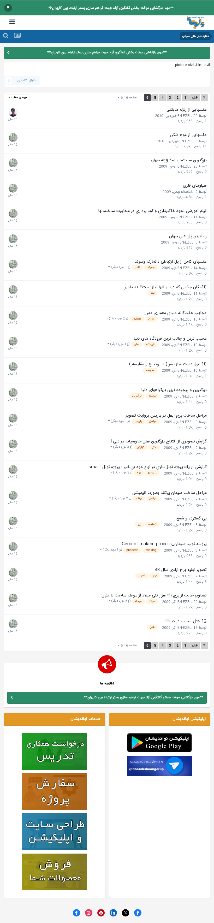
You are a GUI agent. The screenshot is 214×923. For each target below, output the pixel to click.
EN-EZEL (184, 116)
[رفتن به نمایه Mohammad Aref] (13, 112)
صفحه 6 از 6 (128, 97)
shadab (187, 192)
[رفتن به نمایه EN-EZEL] (13, 137)
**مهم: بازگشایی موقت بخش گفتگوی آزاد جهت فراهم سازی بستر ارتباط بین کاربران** (111, 8)
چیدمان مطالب (18, 98)
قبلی (195, 97)
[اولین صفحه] (204, 97)
